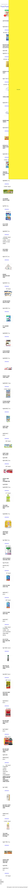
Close (2, 881)
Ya (23, 890)
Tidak (25, 890)
